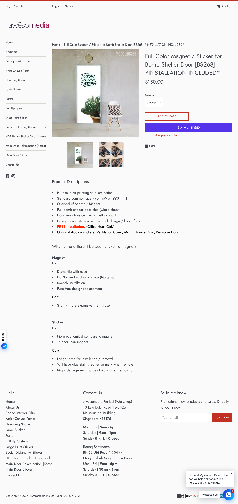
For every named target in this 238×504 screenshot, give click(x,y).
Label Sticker (14, 89)
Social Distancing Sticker (26, 127)
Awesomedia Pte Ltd (42, 496)
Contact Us (12, 165)
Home (9, 42)
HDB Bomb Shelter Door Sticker (26, 136)
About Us (11, 52)
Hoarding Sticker (16, 80)
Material (150, 95)
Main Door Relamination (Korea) (26, 146)
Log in (56, 6)
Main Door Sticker (17, 155)
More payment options (167, 135)
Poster (9, 99)
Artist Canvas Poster (18, 71)
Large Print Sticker (17, 118)
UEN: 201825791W (68, 496)
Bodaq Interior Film (18, 61)
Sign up (70, 6)
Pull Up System (15, 108)
